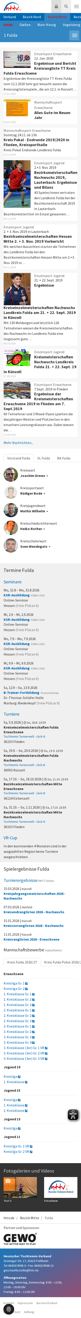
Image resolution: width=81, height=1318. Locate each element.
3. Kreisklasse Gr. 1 (18, 1026)
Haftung (29, 1312)
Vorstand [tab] (18, 458)
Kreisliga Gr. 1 (14, 983)
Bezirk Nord (32, 17)
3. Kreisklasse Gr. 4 (18, 1042)
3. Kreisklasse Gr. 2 (18, 1031)
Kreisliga (11, 1076)
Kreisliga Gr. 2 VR (17, 1151)
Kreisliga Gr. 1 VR (17, 1146)
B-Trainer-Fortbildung (21, 692)
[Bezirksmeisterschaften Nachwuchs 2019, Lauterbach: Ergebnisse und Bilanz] (17, 183)
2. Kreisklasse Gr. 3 (18, 1021)
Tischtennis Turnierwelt (19, 736)
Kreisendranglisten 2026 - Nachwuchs (34, 912)
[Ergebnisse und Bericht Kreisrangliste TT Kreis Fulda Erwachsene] (17, 59)
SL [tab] (43, 458)
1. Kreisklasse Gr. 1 (18, 994)
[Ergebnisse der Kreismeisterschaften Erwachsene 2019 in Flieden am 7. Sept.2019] (17, 389)
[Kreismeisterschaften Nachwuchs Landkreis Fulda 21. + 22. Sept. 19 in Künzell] (17, 357)
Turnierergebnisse (29, 880)
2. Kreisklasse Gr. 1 (18, 1010)
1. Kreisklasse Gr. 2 (18, 999)
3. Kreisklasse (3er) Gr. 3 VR (24, 1058)
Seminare (12, 581)
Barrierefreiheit (46, 1303)
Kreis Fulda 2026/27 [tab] (22, 962)
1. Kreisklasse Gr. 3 (18, 1004)
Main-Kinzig (46, 24)
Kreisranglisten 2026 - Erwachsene (31, 939)
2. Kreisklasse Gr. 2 (18, 1015)
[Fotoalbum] (60, 1187)
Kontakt (9, 1303)
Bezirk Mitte (57, 17)
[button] (9, 1309)
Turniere (11, 714)
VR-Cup (10, 837)
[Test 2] (20, 1187)
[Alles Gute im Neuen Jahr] (17, 107)
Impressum (25, 1303)
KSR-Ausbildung (17, 595)
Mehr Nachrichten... (18, 442)
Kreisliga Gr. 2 (14, 988)
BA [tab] (63, 458)
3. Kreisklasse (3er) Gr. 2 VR (24, 1053)
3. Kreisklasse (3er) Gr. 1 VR (24, 1047)
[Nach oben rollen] (72, 1305)
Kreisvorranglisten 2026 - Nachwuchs (34, 925)
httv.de (9, 1218)
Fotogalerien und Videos (29, 1171)
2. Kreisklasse (14, 1110)
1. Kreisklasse (14, 1082)
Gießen (25, 24)
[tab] (48, 472)
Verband (9, 17)
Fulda (8, 24)
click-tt (40, 736)
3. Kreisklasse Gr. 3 (18, 1037)
